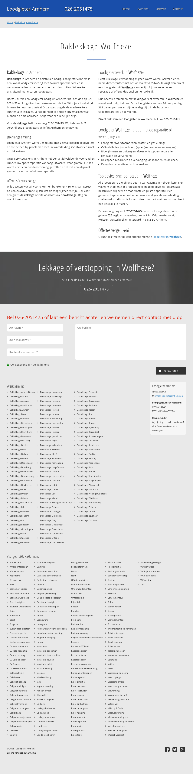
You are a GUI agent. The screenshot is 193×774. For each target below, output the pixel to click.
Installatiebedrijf (45, 668)
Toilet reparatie (115, 641)
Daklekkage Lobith (49, 485)
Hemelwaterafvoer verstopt (50, 633)
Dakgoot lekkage (18, 681)
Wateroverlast (147, 566)
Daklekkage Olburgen (50, 511)
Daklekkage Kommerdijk (52, 458)
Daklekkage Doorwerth (21, 480)
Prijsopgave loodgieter (82, 615)
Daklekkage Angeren (19, 400)
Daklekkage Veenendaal (88, 462)
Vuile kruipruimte (116, 726)
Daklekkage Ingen (48, 440)
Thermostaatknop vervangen (122, 628)
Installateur (42, 646)
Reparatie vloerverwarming (84, 668)
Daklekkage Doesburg (20, 467)
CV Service (15, 664)
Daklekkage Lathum (49, 471)
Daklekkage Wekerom (87, 489)
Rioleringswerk (78, 677)
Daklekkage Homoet (50, 427)
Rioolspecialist (78, 730)
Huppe (40, 641)
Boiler (12, 610)
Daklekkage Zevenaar (87, 515)
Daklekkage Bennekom (21, 423)
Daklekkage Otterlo (49, 537)
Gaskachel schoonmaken (49, 575)
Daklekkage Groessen (20, 542)
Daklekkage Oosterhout (51, 529)
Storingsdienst (115, 615)
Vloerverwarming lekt (118, 717)
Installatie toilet (44, 664)
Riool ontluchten (79, 703)
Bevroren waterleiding (20, 606)
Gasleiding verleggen (47, 580)
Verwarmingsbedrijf (117, 695)
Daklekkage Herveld (49, 409)
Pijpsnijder (76, 602)
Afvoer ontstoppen (19, 566)
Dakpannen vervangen (21, 721)
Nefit (73, 575)
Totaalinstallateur (116, 650)
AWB (12, 584)
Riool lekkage (77, 695)
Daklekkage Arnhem (19, 409)
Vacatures (112, 659)
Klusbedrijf (42, 695)
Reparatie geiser (79, 650)
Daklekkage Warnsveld (88, 485)
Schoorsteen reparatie (118, 588)
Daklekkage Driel (18, 489)
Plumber (75, 610)
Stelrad (111, 610)
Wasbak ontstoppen (117, 730)
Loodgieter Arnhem (28, 8)
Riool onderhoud (79, 699)
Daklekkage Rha (84, 414)
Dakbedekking (17, 672)
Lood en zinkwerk (45, 721)
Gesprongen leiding (46, 593)
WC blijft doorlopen (150, 571)
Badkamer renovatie (19, 593)
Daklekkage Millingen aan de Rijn (56, 502)
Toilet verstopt (115, 646)
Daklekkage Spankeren (88, 445)
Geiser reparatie (44, 588)
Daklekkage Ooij (48, 520)
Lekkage (41, 703)
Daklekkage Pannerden (88, 392)
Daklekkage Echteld (19, 498)
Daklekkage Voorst (86, 471)
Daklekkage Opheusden (51, 533)
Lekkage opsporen (46, 717)
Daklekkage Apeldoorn (21, 405)
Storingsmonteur (116, 619)
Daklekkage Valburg (86, 458)
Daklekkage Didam (19, 454)
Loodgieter (42, 726)
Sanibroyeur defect (117, 571)
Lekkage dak (43, 712)
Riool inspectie (78, 686)
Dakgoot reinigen (18, 686)
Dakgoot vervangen (19, 708)
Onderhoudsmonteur (81, 588)
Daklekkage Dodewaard (21, 462)
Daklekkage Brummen (20, 436)
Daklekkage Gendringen (21, 529)
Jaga (39, 681)
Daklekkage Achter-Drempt (23, 392)
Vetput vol (113, 703)
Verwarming (113, 690)
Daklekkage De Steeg (20, 440)
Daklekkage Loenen (49, 489)
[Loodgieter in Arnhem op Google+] (183, 749)
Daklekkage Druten (19, 493)
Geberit (40, 584)
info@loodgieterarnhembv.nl (169, 395)
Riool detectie (78, 681)
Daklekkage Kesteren (50, 449)
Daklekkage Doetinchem (21, 471)
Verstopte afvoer (116, 681)
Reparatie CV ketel (80, 646)
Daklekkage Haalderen (51, 392)
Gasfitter (41, 566)
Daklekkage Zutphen (87, 520)
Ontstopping (77, 597)
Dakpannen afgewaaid (20, 717)
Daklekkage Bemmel (19, 418)
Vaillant (111, 664)
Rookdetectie (114, 566)
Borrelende (15, 615)
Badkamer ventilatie (19, 597)
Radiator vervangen (80, 633)
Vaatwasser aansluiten (118, 655)
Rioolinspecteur (79, 721)
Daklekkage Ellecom (19, 515)
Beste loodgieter (17, 602)
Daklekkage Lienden (50, 480)
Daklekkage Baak (18, 414)
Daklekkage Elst (17, 520)
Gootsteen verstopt (46, 610)
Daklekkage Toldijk (86, 454)
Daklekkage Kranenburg (51, 462)
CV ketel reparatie (18, 650)
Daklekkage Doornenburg (22, 476)
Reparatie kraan (79, 655)
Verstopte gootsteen (118, 686)
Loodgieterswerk (79, 566)
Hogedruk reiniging (46, 637)
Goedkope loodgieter (47, 602)
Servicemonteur (115, 597)
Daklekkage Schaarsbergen (90, 436)
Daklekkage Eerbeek (19, 511)
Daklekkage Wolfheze (26, 22)
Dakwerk (14, 730)
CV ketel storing (17, 655)
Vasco (110, 668)
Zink (142, 584)
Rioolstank (76, 734)
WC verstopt (146, 580)
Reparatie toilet (78, 659)
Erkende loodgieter (46, 562)
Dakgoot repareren (19, 695)
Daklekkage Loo (48, 493)
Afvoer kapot (16, 562)
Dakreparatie (16, 726)
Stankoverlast (114, 606)
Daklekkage (15, 712)
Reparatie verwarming (82, 664)
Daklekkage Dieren (19, 458)
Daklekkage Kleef (48, 454)
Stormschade (114, 624)
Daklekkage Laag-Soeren (52, 467)
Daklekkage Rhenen (86, 423)
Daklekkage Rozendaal (88, 431)
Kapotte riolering (45, 686)
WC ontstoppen (148, 575)
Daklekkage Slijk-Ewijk (87, 440)
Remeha (75, 641)
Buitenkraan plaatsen (20, 628)
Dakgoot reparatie (18, 690)
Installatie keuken (45, 659)
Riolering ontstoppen (81, 672)
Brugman (14, 624)
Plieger (74, 606)
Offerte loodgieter (80, 580)
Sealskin (112, 593)
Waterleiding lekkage (150, 562)
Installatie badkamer (47, 650)
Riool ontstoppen (79, 708)
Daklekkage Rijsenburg (88, 427)
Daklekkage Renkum (87, 405)
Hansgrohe (42, 624)
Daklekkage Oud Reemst (52, 542)
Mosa (74, 571)
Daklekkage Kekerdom (51, 445)
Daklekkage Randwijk (87, 396)
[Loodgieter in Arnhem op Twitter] (175, 749)
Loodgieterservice (79, 562)
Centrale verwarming (20, 641)
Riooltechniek (114, 562)
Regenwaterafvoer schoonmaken (87, 637)
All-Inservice (15, 580)
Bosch (12, 619)
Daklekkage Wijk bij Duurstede (91, 493)
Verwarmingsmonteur (118, 699)
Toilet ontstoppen (116, 633)
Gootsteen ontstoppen (48, 606)
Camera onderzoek (19, 637)
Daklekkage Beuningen (21, 427)
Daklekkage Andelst (19, 396)
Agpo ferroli (15, 575)
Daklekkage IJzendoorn (51, 436)
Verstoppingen (115, 677)
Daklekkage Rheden (86, 418)
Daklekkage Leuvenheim (52, 476)
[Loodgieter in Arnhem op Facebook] (168, 749)
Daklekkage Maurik (49, 498)
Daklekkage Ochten (49, 507)
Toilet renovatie (115, 637)
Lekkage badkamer (46, 708)
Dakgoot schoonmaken (21, 699)
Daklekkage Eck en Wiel (21, 502)
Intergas (40, 672)
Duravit (13, 734)
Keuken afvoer (44, 690)
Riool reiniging (78, 712)
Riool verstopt (78, 717)
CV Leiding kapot (18, 659)
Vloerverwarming (116, 712)
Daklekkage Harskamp (51, 396)
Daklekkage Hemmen (50, 405)
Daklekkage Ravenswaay (89, 400)
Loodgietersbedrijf (46, 734)
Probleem (76, 619)
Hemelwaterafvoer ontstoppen (52, 628)
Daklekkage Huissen (50, 431)
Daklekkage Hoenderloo (52, 423)
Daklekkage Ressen (86, 409)
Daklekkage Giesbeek (20, 537)
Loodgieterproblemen (47, 730)
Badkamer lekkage (18, 588)
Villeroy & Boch (115, 708)
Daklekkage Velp (85, 467)
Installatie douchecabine (49, 655)
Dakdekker (15, 677)
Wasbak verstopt (116, 734)
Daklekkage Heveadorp (51, 418)
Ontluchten (76, 593)
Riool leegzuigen (79, 690)
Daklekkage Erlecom (19, 524)
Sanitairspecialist (116, 584)
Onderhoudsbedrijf (80, 584)
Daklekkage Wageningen (89, 480)
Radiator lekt (77, 624)
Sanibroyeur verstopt (118, 575)
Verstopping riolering (118, 672)
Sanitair (111, 580)
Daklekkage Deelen (19, 445)
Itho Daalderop (44, 677)
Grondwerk (42, 619)
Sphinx (111, 602)
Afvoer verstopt (17, 571)
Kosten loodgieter (45, 699)
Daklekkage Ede (17, 507)
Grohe (40, 615)
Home (10, 22)
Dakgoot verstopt (18, 703)
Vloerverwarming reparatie (121, 721)
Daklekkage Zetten (86, 511)
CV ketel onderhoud (19, 646)
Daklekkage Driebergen (21, 485)
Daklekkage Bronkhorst (21, 431)
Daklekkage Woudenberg (89, 502)
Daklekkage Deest (18, 449)
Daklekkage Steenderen (88, 449)
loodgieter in (167, 237)
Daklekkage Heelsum (50, 400)
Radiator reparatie (80, 628)
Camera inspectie (18, 633)
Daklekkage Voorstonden (89, 476)
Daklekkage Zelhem (86, 507)
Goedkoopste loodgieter (49, 597)
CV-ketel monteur (18, 668)
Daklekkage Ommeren (51, 515)
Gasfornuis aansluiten (47, 571)
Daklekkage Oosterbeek (51, 524)
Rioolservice (77, 726)
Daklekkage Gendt (18, 533)
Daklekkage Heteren (50, 414)
